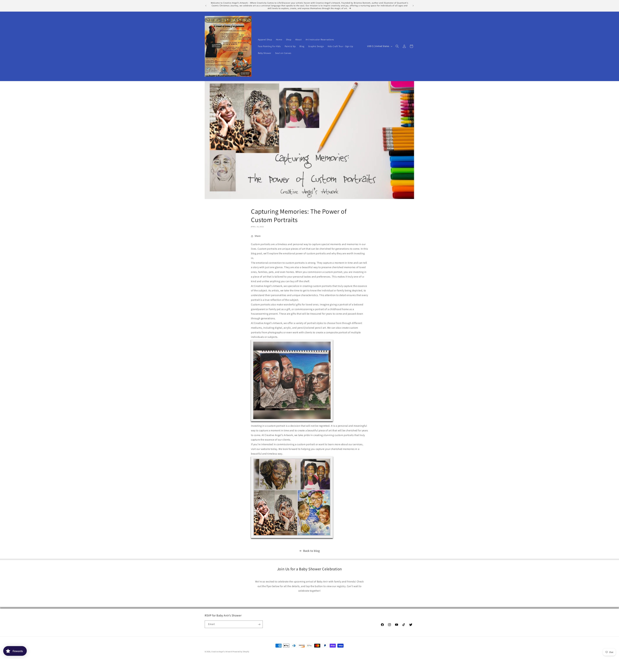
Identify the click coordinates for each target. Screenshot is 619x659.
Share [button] (258, 235)
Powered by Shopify (241, 651)
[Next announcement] (413, 6)
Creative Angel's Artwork (221, 651)
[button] (397, 46)
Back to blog (311, 551)
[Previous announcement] (205, 6)
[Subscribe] (259, 624)
